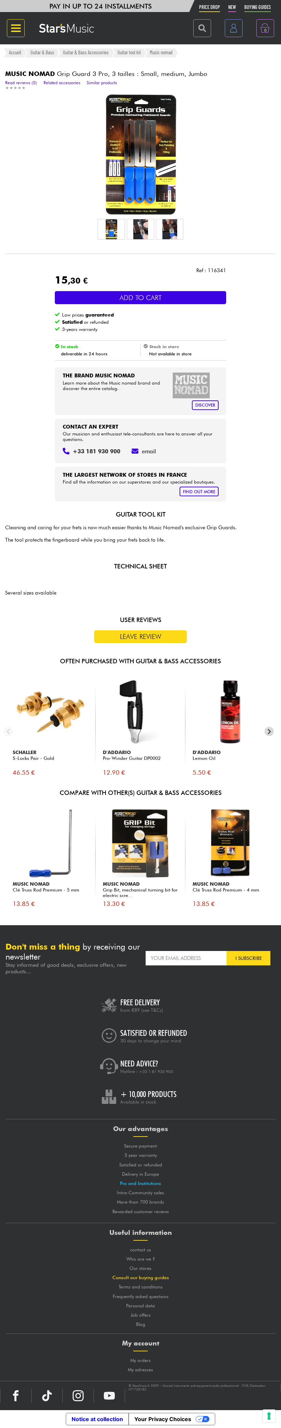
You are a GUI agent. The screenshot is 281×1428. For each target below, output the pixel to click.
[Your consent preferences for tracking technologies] (269, 1416)
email (149, 451)
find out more (199, 491)
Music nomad (161, 52)
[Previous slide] (8, 731)
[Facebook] (15, 1396)
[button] (111, 229)
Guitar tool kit (129, 52)
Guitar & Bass (42, 52)
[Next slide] (269, 731)
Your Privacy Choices (162, 1419)
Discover (205, 405)
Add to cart (141, 298)
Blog (140, 1324)
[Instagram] (78, 1396)
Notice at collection (97, 1419)
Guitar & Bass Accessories (86, 52)
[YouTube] (109, 1396)
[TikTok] (47, 1396)
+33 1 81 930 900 (156, 1071)
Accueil (15, 52)
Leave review (140, 636)
